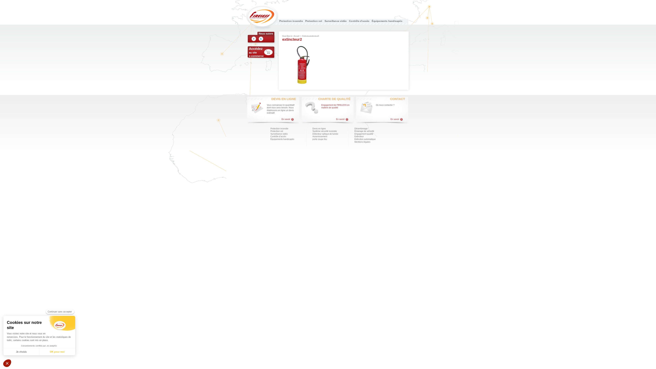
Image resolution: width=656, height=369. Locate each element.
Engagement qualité (363, 134)
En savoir (286, 119)
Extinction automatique (365, 139)
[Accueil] (262, 17)
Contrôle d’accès (359, 21)
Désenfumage (361, 128)
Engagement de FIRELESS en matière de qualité (335, 106)
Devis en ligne (319, 128)
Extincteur (306, 36)
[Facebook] (254, 39)
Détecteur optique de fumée (325, 134)
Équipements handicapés (387, 21)
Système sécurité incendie (324, 131)
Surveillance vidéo (336, 21)
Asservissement (319, 136)
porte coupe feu (319, 139)
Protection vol (313, 21)
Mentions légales (362, 142)
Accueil (296, 36)
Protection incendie (291, 21)
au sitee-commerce (256, 52)
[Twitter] (261, 39)
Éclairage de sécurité (364, 131)
